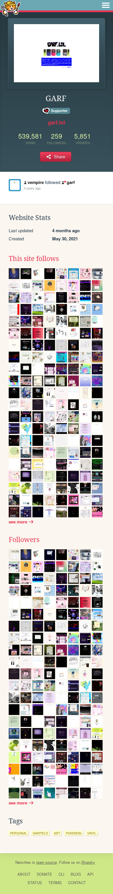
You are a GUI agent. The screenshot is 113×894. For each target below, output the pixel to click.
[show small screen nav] (106, 5)
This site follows (34, 258)
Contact (77, 882)
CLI (61, 874)
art (57, 833)
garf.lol (56, 122)
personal (18, 833)
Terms (55, 882)
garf (71, 182)
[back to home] (10, 8)
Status (35, 882)
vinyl (91, 833)
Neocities (23, 862)
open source (46, 862)
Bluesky (88, 862)
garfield (40, 833)
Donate (44, 874)
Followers (24, 539)
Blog (76, 874)
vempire (36, 182)
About (23, 874)
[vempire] (15, 185)
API (90, 874)
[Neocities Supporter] (56, 111)
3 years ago (32, 188)
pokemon (73, 833)
